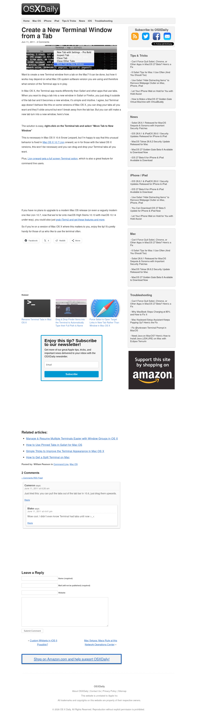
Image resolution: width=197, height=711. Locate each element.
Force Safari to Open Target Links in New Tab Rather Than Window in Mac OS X (104, 322)
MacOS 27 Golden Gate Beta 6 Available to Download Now (151, 151)
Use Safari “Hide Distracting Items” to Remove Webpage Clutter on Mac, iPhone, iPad (149, 82)
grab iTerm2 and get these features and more (80, 219)
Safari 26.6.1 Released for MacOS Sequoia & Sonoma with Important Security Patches (148, 125)
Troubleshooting (104, 20)
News (82, 20)
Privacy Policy (109, 691)
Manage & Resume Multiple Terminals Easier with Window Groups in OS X (72, 438)
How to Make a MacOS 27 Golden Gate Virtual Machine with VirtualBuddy (151, 100)
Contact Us (95, 691)
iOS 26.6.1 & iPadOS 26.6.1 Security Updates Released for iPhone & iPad (149, 135)
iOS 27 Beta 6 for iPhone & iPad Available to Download (147, 159)
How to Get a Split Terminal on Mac (48, 457)
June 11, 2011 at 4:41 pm (39, 511)
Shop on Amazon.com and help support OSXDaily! (72, 658)
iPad (56, 20)
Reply (27, 499)
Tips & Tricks (69, 20)
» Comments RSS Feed (32, 477)
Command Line (61, 464)
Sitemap (122, 691)
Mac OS (36, 20)
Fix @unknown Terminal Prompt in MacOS (148, 329)
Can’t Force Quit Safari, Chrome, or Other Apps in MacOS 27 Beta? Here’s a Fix (150, 64)
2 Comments (43, 41)
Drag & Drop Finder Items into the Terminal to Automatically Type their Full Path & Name (70, 322)
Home (26, 20)
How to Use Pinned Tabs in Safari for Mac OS (54, 445)
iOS (90, 20)
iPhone (47, 20)
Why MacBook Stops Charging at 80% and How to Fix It (150, 313)
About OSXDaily (80, 691)
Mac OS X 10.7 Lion (53, 142)
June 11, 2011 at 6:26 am (36, 488)
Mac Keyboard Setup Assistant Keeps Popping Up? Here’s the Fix (150, 321)
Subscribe (72, 374)
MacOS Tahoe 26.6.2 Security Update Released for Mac (150, 143)
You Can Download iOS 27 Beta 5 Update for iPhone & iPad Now (147, 209)
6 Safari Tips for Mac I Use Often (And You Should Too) (150, 73)
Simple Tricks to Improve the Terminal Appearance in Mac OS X (65, 451)
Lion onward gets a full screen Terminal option (53, 158)
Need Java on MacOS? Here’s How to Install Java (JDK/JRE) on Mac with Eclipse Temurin (150, 338)
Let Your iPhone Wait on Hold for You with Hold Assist (151, 92)
